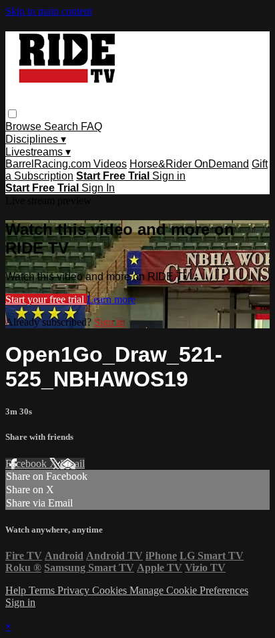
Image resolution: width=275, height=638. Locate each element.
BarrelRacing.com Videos (66, 164)
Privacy (74, 590)
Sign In (98, 188)
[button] (12, 113)
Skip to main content (48, 11)
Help (17, 590)
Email (72, 463)
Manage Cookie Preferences (188, 590)
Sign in (169, 176)
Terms (43, 590)
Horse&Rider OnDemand (189, 164)
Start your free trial (46, 299)
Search (62, 126)
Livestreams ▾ (38, 151)
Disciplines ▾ (35, 139)
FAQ (91, 126)
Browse (24, 126)
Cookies (110, 590)
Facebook (27, 463)
